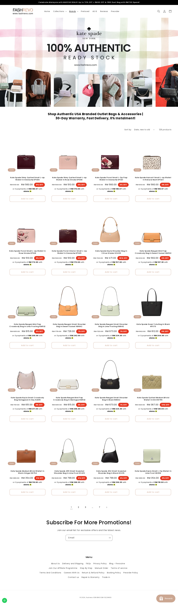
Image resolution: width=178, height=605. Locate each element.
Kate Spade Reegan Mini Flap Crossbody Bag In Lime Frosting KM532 (27, 325)
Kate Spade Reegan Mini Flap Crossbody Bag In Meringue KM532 (69, 399)
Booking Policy (114, 572)
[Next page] (106, 507)
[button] (60, 11)
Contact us (73, 577)
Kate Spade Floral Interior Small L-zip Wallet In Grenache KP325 (69, 252)
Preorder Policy (130, 572)
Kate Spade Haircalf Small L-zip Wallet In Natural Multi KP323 (153, 179)
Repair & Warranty (90, 577)
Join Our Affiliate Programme (63, 568)
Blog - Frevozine (117, 563)
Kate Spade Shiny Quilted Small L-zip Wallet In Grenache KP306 (27, 179)
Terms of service (119, 568)
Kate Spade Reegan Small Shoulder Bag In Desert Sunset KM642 (69, 325)
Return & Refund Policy (93, 572)
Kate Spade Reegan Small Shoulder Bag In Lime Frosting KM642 (111, 325)
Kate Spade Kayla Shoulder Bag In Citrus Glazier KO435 (111, 252)
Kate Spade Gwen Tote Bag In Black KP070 (153, 325)
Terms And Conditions (50, 572)
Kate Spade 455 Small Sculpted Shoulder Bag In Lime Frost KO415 (69, 472)
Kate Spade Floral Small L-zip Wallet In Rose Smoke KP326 (27, 252)
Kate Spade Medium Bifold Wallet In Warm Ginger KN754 (27, 472)
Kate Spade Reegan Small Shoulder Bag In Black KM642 (111, 399)
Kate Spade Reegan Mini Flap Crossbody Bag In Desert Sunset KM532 (153, 252)
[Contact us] (4, 600)
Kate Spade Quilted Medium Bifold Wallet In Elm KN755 (153, 399)
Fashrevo (89, 597)
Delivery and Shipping (72, 563)
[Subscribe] (109, 538)
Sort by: (128, 129)
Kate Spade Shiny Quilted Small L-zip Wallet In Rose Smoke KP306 (69, 179)
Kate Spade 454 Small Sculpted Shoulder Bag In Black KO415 (111, 472)
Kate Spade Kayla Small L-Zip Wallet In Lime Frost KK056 (153, 472)
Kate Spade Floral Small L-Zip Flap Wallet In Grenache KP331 (111, 179)
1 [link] (71, 507)
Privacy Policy (100, 563)
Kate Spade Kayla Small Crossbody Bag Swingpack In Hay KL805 (27, 399)
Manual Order (101, 568)
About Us (55, 563)
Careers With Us (71, 572)
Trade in (106, 577)
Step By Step (86, 568)
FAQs (88, 563)
